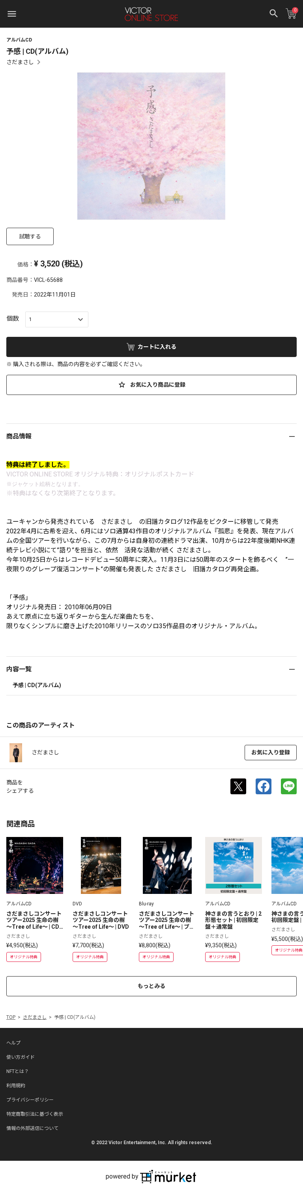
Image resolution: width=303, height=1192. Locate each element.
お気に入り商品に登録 (157, 385)
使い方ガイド (20, 1057)
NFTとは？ (17, 1071)
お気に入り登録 (270, 752)
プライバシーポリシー (30, 1100)
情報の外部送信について (32, 1128)
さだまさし (20, 62)
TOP (10, 1017)
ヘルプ (13, 1043)
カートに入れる (157, 347)
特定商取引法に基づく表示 (34, 1114)
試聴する (30, 236)
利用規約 (15, 1085)
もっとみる (151, 986)
